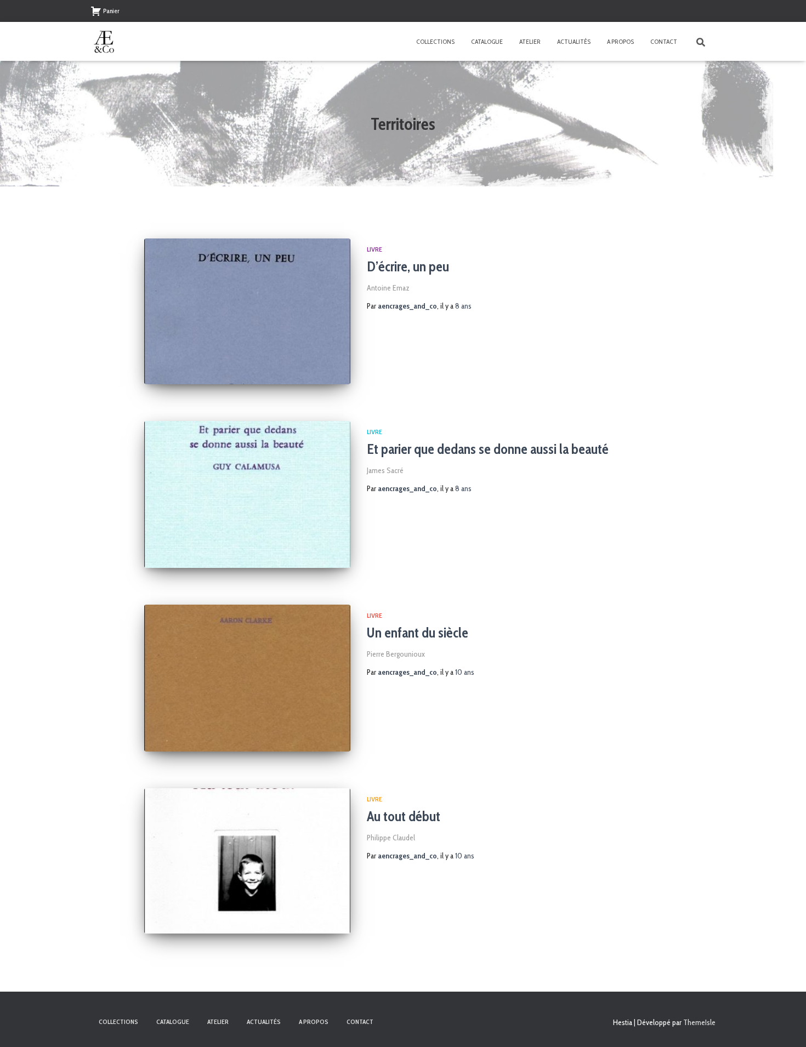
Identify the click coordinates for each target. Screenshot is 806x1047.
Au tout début (403, 816)
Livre (374, 249)
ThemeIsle (699, 1022)
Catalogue (487, 41)
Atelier (530, 41)
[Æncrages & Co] (104, 41)
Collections (435, 41)
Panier (111, 11)
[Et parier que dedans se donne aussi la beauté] (247, 494)
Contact (663, 41)
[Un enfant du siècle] (247, 678)
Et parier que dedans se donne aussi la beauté (488, 449)
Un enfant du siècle (417, 632)
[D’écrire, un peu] (247, 311)
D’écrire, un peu (408, 266)
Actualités (574, 41)
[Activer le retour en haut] (784, 1025)
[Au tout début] (247, 861)
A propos (620, 41)
